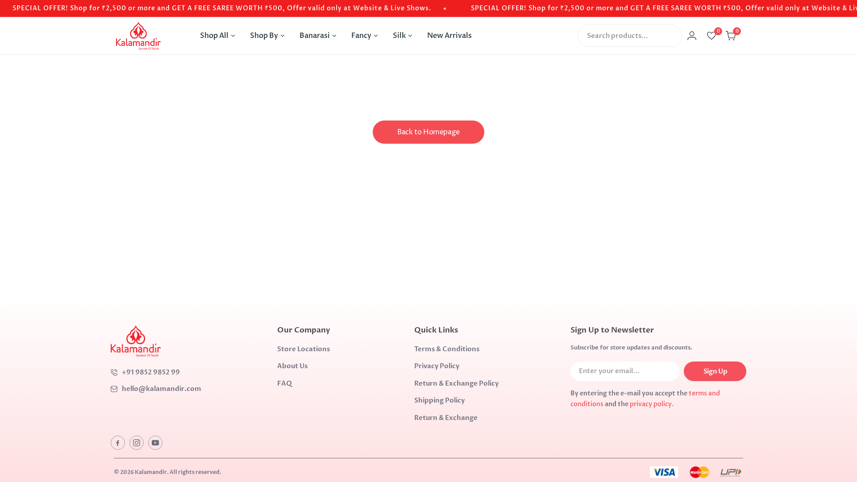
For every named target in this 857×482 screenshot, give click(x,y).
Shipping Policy (439, 400)
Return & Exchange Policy (456, 383)
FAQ (284, 383)
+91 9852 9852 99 (151, 372)
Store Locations (303, 349)
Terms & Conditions (446, 349)
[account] (692, 36)
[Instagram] (136, 443)
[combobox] (630, 36)
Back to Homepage (428, 132)
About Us (292, 366)
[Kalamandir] (138, 35)
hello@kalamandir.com (161, 388)
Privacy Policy (436, 366)
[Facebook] (118, 443)
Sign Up (715, 371)
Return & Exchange (446, 417)
